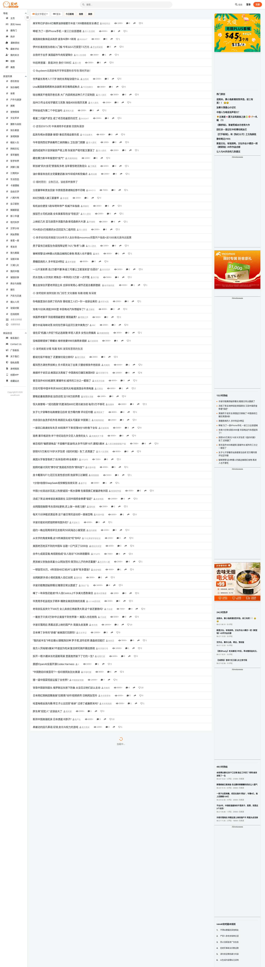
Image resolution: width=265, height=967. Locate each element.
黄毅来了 (100, 362)
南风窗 (68, 661)
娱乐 (12, 289)
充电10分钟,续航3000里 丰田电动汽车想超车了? (59, 267)
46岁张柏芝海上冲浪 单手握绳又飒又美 (54, 700)
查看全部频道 (16, 319)
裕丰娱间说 (109, 251)
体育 (12, 93)
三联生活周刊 (96, 740)
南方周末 (81, 307)
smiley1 (123, 810)
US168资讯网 (94, 551)
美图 (12, 67)
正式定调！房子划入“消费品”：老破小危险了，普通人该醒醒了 (67, 850)
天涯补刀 (75, 472)
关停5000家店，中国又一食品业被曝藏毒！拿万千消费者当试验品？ (70, 905)
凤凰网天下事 (97, 385)
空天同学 (106, 236)
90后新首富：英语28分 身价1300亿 (52, 62)
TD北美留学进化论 (92, 488)
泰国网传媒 (116, 440)
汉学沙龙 (14, 228)
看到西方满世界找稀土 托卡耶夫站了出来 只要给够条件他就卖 (66, 314)
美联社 (86, 181)
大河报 (96, 787)
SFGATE (84, 409)
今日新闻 (70, 14)
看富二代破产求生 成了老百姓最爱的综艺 (55, 110)
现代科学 (14, 222)
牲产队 (77, 669)
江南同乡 (14, 173)
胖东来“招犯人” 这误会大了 (47, 661)
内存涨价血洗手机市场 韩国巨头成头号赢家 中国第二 (61, 369)
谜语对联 (14, 307)
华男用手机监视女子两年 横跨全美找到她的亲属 (59, 551)
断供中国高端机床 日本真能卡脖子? (52, 669)
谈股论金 (14, 258)
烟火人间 (14, 301)
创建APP (14, 374)
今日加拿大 (88, 78)
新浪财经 (78, 755)
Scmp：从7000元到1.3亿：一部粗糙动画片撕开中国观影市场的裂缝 (70, 936)
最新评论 (14, 48)
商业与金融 (15, 283)
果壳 (97, 220)
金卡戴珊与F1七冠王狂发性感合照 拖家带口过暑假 (60, 425)
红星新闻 (94, 299)
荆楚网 (101, 779)
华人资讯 (102, 86)
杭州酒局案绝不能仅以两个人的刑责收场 (55, 944)
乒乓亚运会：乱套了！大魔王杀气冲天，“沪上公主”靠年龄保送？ (68, 881)
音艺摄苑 (14, 154)
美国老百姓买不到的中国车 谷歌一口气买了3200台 (60, 495)
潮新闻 (81, 700)
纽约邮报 (92, 480)
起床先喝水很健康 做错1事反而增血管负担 (56, 118)
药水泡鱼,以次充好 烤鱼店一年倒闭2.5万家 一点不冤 (61, 243)
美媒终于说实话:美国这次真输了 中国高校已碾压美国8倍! (64, 322)
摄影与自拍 (15, 124)
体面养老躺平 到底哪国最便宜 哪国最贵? (55, 275)
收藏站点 (14, 380)
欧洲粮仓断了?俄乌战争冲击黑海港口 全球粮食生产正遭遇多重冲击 (69, 692)
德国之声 (84, 275)
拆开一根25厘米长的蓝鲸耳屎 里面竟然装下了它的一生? (63, 606)
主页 (12, 18)
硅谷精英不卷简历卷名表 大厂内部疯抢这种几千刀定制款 (64, 86)
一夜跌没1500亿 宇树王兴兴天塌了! (52, 755)
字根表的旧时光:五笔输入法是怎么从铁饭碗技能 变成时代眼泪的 (68, 684)
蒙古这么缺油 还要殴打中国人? (49, 716)
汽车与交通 (15, 295)
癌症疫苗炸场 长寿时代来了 (48, 960)
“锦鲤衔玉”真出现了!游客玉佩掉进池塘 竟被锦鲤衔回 (61, 787)
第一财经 (95, 748)
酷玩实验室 (96, 495)
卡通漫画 (14, 185)
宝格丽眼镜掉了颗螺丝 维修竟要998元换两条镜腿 (60, 299)
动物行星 (101, 606)
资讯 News (15, 24)
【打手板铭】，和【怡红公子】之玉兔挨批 (236, 134)
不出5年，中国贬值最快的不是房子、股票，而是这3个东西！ (66, 866)
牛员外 (107, 858)
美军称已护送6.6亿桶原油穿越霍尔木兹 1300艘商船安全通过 (66, 23)
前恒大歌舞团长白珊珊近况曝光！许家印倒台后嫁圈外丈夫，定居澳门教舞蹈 (74, 810)
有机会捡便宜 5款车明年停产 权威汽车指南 (56, 180)
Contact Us (15, 344)
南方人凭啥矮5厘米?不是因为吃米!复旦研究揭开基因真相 (64, 598)
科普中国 (91, 417)
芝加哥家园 (97, 47)
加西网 (85, 70)
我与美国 (14, 252)
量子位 (83, 432)
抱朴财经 (70, 960)
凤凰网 (106, 314)
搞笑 (12, 105)
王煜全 (99, 338)
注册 (257, 4)
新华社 (72, 952)
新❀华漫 (14, 216)
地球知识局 (74, 716)
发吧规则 (14, 368)
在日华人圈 (104, 511)
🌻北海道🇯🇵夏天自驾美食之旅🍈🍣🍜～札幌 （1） (237, 118)
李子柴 (95, 244)
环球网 (91, 196)
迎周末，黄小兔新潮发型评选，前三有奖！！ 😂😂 (235, 101)
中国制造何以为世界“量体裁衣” (50, 952)
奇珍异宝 (14, 81)
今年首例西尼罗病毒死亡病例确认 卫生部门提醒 (59, 125)
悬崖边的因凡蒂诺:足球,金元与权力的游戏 (55, 676)
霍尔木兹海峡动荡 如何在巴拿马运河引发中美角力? (60, 283)
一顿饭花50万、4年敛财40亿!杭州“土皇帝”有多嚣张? (61, 519)
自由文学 (14, 191)
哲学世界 (14, 160)
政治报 (93, 157)
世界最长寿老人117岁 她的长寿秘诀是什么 (56, 70)
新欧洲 (94, 732)
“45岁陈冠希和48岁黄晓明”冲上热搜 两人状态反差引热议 (64, 779)
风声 (82, 944)
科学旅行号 (103, 322)
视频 (12, 61)
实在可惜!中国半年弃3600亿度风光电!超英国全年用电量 (63, 338)
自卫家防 (14, 203)
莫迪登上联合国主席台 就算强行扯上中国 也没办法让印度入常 (66, 795)
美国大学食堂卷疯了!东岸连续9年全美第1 (55, 409)
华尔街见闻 (114, 692)
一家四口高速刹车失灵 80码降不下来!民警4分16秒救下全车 (65, 377)
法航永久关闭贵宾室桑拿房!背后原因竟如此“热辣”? (60, 732)
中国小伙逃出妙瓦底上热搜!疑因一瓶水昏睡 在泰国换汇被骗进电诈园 (70, 440)
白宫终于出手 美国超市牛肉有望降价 (53, 55)
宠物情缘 (14, 111)
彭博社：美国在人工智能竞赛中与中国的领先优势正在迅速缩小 (67, 858)
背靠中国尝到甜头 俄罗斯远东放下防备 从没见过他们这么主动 (66, 637)
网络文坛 (14, 148)
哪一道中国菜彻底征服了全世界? (50, 629)
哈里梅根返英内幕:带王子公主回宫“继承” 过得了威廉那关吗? (65, 653)
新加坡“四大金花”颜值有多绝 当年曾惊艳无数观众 (60, 149)
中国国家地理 (77, 629)
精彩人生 (14, 142)
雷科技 (92, 456)
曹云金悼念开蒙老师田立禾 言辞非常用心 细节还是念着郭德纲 (67, 251)
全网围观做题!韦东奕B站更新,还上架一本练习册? (59, 456)
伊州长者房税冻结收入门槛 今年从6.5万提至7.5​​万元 (61, 47)
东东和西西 (106, 653)
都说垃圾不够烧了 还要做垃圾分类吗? (53, 306)
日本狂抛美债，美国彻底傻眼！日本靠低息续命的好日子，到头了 (68, 834)
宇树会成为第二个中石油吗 (47, 102)
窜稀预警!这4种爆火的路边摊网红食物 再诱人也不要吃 (62, 220)
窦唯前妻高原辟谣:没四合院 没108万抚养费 (56, 346)
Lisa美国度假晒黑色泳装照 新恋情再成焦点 (56, 78)
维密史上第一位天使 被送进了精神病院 (54, 724)
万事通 (93, 149)
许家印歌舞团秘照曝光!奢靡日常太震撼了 (55, 535)
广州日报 (76, 771)
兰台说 (109, 559)
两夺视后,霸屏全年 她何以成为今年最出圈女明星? (60, 740)
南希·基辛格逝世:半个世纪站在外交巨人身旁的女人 (60, 385)
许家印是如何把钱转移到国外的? (50, 472)
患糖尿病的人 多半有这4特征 (48, 228)
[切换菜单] (27, 17)
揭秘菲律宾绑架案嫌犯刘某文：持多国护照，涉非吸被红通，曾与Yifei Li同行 (74, 803)
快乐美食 (14, 130)
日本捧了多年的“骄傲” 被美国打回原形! (54, 582)
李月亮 (94, 574)
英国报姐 (94, 425)
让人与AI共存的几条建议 (228, 151)
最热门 (13, 30)
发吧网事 (14, 136)
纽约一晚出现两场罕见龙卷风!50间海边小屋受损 (59, 480)
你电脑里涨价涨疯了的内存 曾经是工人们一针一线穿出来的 (65, 259)
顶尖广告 (85, 535)
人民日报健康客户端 (116, 393)
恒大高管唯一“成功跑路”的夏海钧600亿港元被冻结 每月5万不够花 (69, 354)
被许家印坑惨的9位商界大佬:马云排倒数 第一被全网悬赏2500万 (67, 763)
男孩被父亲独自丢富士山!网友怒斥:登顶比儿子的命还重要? (64, 511)
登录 (248, 4)
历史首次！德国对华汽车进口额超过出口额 (56, 929)
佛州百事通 (101, 543)
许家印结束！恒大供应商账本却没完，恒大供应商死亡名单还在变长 (69, 913)
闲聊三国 (14, 166)
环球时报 (87, 622)
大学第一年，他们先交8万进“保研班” (53, 842)
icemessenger (125, 803)
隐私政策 (14, 362)
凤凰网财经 (72, 141)
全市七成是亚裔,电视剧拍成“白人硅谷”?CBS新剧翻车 (61, 503)
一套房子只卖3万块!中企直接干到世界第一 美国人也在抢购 (65, 566)
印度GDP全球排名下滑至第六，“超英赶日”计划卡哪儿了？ (64, 873)
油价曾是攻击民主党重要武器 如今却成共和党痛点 (60, 157)
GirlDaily (82, 724)
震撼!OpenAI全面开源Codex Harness (53, 614)
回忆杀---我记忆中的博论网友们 (232, 129)
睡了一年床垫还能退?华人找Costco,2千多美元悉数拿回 (63, 543)
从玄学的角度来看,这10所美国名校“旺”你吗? (57, 488)
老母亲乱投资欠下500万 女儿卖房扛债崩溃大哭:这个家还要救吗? (68, 558)
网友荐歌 (14, 234)
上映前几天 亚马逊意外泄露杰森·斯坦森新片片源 (59, 196)
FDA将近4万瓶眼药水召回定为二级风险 (54, 204)
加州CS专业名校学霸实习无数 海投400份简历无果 (60, 94)
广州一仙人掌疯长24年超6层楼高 (51, 771)
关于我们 (14, 356)
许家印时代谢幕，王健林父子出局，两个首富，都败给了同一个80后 (70, 921)
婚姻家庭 (14, 209)
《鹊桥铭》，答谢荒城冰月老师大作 (233, 124)
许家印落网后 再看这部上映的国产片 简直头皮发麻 (60, 574)
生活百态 (14, 179)
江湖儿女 (14, 265)
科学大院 (104, 259)
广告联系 (14, 350)
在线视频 (14, 314)
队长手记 (82, 582)
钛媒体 (111, 354)
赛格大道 (69, 102)
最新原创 (15, 42)
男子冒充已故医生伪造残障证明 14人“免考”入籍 (59, 212)
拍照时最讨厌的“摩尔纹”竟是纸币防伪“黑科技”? (58, 417)
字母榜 (65, 173)
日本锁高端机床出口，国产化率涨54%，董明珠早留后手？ (64, 897)
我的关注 (14, 54)
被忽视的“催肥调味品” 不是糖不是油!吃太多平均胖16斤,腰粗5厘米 (68, 393)
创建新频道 (15, 324)
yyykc (112, 818)
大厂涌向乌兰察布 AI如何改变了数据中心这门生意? (60, 747)
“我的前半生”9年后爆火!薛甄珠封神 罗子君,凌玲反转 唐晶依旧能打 (69, 590)
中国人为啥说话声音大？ (228, 112)
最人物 (77, 62)
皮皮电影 (99, 448)
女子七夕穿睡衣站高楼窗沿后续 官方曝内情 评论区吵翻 (63, 362)
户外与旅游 (15, 99)
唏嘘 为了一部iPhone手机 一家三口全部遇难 (57, 31)
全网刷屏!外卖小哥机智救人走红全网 (53, 527)
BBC (93, 283)
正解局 (91, 267)
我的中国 (14, 271)
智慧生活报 (88, 346)
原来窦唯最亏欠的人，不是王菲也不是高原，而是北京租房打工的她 (69, 826)
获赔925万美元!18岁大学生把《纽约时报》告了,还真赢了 (64, 401)
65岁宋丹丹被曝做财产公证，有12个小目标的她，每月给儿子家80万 (70, 889)
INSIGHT (83, 39)
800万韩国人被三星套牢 (46, 173)
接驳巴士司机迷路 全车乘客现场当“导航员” (56, 188)
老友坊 (13, 246)
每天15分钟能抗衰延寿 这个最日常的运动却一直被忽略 (63, 464)
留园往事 (14, 277)
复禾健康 (71, 228)
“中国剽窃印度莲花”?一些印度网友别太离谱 (56, 621)
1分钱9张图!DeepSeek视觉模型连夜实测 (55, 432)
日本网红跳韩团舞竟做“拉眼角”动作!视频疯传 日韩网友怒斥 (65, 645)
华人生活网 (89, 31)
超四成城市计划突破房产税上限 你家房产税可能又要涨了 (64, 133)
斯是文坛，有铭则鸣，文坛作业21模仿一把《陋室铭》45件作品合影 (237, 145)
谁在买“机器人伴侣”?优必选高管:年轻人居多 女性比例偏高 (64, 291)
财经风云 (106, 23)
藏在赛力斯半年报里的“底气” (48, 141)
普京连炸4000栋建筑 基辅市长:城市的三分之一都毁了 (62, 330)
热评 (12, 36)
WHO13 (91, 165)
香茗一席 (14, 240)
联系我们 (14, 337)
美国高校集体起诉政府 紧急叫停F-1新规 (54, 39)
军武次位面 (99, 330)
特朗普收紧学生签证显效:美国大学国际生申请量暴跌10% (64, 708)
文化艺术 (14, 117)
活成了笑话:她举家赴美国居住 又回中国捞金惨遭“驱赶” (62, 448)
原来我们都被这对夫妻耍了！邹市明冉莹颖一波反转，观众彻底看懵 (69, 818)
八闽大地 (14, 197)
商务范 (111, 590)
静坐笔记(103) (223, 138)
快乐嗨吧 (14, 87)
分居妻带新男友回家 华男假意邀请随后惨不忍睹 (59, 165)
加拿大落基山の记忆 (226, 107)
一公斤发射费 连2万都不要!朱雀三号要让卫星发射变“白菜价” (66, 236)
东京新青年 (105, 645)
